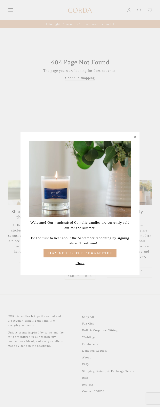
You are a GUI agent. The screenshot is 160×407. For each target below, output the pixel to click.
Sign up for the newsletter (80, 253)
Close (80, 263)
